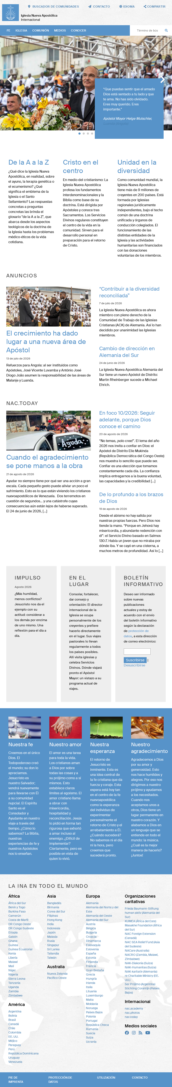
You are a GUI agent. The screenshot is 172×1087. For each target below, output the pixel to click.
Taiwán (51, 958)
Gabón (12, 937)
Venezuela (15, 1062)
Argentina (14, 1011)
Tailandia (53, 953)
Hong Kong (54, 920)
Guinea (13, 945)
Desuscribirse (134, 665)
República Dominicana (23, 1053)
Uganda (13, 987)
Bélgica (91, 928)
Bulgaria (91, 932)
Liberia (12, 958)
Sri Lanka (53, 949)
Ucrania (91, 1042)
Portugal (91, 1021)
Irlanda (90, 983)
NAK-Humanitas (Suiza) (140, 967)
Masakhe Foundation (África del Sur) (143, 927)
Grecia (90, 974)
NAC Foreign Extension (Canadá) (140, 936)
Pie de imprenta (15, 1080)
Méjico (12, 1041)
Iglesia (21, 30)
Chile (11, 1028)
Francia (91, 966)
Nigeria (13, 974)
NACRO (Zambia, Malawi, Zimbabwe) (141, 957)
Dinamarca (93, 941)
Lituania (91, 991)
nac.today (131, 1017)
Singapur (53, 945)
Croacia (91, 937)
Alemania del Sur (97, 920)
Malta (90, 1000)
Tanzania (14, 983)
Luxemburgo (94, 995)
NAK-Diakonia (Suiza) (139, 963)
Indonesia (53, 928)
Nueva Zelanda (57, 974)
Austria (90, 924)
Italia (89, 987)
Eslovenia (92, 949)
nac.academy (134, 1008)
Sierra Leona (16, 979)
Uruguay (14, 1057)
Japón (51, 932)
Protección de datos (60, 1080)
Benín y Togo (16, 907)
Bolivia (12, 1016)
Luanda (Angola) (115, 123)
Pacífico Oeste (56, 978)
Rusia (51, 941)
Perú (11, 1049)
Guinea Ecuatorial (20, 949)
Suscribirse (135, 660)
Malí (11, 966)
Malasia (52, 937)
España (91, 953)
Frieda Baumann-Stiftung (142, 908)
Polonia (91, 1016)
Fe (8, 30)
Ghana (12, 941)
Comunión (40, 30)
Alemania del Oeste (99, 916)
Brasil (12, 1020)
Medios (60, 30)
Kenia (12, 953)
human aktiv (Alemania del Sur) (142, 915)
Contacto (140, 1077)
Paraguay (14, 1045)
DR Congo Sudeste (21, 928)
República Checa (97, 1025)
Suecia (90, 1033)
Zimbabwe (15, 995)
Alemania (92, 903)
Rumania (92, 1029)
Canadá (13, 1024)
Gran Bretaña (95, 970)
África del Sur (17, 903)
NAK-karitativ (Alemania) (141, 971)
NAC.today (22, 403)
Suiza (89, 1037)
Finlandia (92, 962)
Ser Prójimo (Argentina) (140, 984)
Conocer (78, 30)
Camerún (14, 916)
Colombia (14, 1032)
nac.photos (132, 1013)
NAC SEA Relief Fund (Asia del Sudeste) (142, 944)
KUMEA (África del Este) (140, 921)
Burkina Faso (17, 911)
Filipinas (52, 916)
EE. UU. (13, 1036)
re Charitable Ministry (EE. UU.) (142, 978)
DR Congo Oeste (19, 924)
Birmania (53, 907)
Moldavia (92, 1004)
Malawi (13, 962)
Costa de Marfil (18, 920)
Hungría (91, 979)
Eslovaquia (93, 945)
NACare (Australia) (137, 950)
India (50, 924)
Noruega (92, 1008)
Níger (12, 970)
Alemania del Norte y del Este (102, 909)
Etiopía (13, 932)
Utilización (106, 1077)
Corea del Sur (56, 911)
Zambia (13, 991)
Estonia (91, 958)
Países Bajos (94, 1012)
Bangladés (54, 903)
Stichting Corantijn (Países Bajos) (142, 990)
